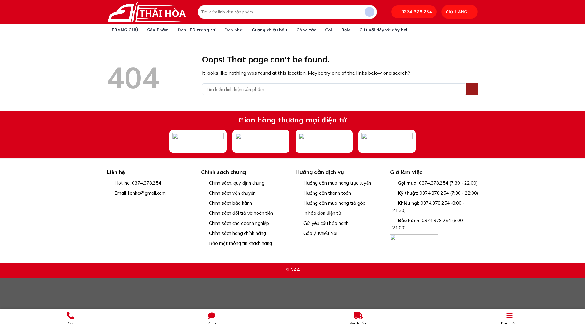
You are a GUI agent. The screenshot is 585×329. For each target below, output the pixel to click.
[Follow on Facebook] (110, 203)
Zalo (212, 323)
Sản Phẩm (157, 30)
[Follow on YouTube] (150, 203)
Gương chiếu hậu (269, 30)
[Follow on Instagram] (118, 203)
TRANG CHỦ (124, 30)
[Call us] (142, 203)
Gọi (70, 323)
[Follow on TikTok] (126, 203)
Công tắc (306, 30)
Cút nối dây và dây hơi (383, 30)
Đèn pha (234, 30)
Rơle (345, 30)
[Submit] (370, 12)
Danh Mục (509, 323)
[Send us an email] (134, 203)
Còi (328, 30)
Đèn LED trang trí (196, 30)
